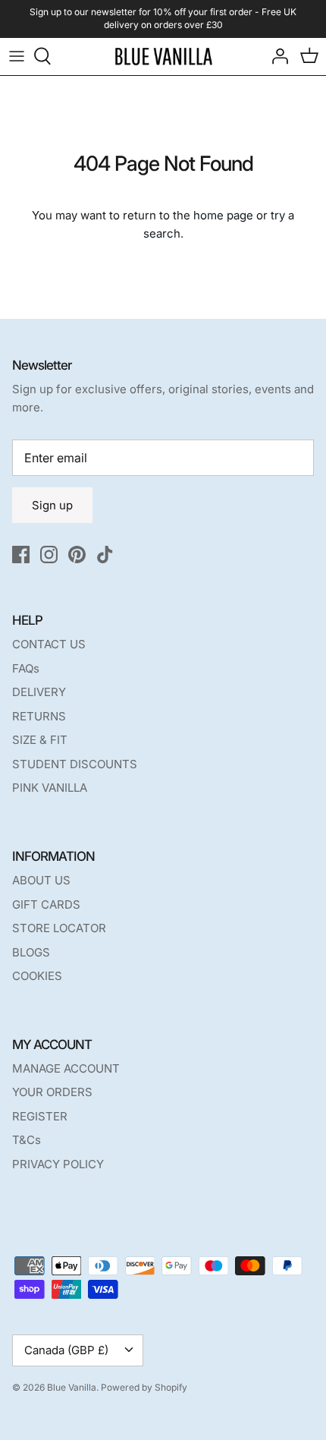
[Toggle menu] (16, 56)
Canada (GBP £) (66, 1350)
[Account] (276, 56)
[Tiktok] (105, 554)
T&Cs (26, 1140)
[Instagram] (49, 554)
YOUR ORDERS (52, 1092)
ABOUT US (41, 880)
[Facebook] (21, 554)
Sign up (52, 505)
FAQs (25, 668)
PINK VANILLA (49, 787)
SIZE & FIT (39, 740)
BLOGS (31, 952)
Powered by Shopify (144, 1387)
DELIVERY (39, 692)
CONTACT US (49, 644)
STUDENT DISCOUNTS (74, 764)
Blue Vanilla (71, 1387)
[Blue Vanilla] (163, 57)
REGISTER (39, 1116)
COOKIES (37, 976)
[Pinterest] (77, 554)
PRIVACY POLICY (58, 1164)
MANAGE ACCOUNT (66, 1068)
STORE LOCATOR (59, 928)
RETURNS (39, 716)
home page (223, 215)
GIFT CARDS (46, 904)
